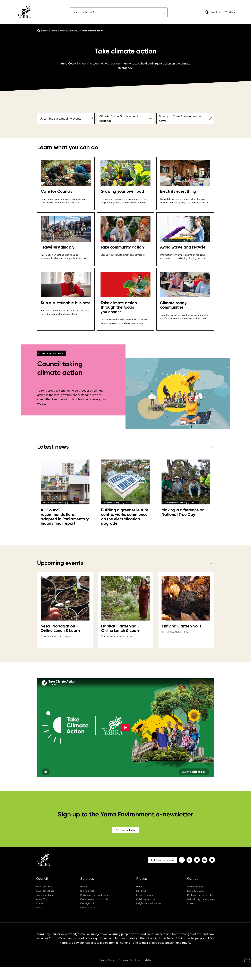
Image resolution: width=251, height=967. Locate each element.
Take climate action (92, 30)
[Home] (23, 12)
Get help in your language (201, 899)
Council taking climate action (51, 353)
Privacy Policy (107, 960)
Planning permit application (95, 899)
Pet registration (88, 903)
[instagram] (189, 860)
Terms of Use (126, 960)
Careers (191, 903)
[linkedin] (204, 860)
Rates (83, 886)
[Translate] (207, 12)
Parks (139, 886)
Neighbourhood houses (148, 903)
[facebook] (182, 860)
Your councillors (44, 895)
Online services (195, 886)
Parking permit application (94, 895)
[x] (197, 860)
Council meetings (45, 890)
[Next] (211, 446)
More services (87, 907)
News (39, 907)
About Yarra (42, 899)
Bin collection (87, 890)
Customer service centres (200, 895)
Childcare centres (145, 899)
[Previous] (205, 446)
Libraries (141, 890)
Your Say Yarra (44, 886)
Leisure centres (144, 895)
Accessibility (144, 960)
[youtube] (212, 860)
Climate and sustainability (65, 30)
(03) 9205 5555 (195, 890)
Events (39, 903)
